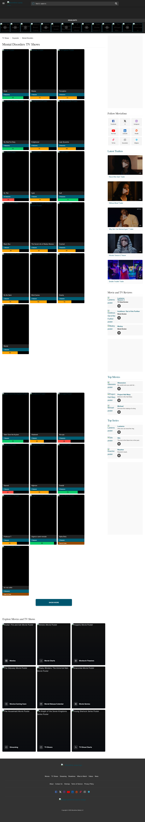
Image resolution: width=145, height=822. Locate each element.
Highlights (72, 20)
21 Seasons (7, 196)
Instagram (136, 124)
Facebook (113, 124)
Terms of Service (77, 784)
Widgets (136, 143)
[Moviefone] (15, 3)
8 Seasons (7, 94)
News (96, 776)
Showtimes (71, 776)
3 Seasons (62, 94)
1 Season (34, 94)
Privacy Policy (89, 784)
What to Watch (82, 776)
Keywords (15, 38)
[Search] (116, 3)
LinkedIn (125, 133)
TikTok (113, 143)
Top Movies (114, 377)
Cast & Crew (62, 543)
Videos (91, 776)
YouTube (113, 133)
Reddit (136, 133)
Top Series (113, 420)
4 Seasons (62, 489)
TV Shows (5, 38)
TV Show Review (122, 302)
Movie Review (121, 314)
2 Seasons (34, 145)
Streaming (63, 776)
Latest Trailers (115, 151)
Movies (47, 776)
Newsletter (125, 143)
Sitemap (67, 784)
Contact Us (59, 784)
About (51, 784)
